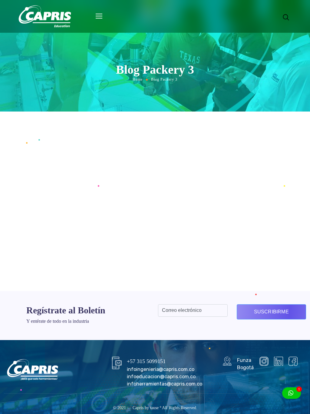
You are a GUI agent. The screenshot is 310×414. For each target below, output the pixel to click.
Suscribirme (271, 311)
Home (138, 79)
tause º (155, 408)
